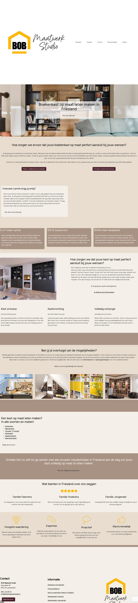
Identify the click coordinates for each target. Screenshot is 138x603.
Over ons (99, 42)
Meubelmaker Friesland (56, 597)
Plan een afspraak (112, 42)
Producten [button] (78, 42)
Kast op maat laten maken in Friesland (61, 593)
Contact (124, 42)
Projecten (89, 42)
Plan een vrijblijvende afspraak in (69, 471)
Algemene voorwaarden (56, 585)
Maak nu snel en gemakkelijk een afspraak (68, 366)
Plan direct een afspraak (13, 212)
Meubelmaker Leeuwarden (57, 600)
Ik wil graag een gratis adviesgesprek (104, 286)
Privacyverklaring (53, 589)
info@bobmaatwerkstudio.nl (10, 594)
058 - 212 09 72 (6, 592)
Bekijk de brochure (8, 445)
